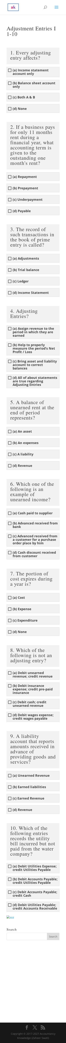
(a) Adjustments (26, 258)
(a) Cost (19, 597)
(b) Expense (22, 609)
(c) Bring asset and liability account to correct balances (35, 365)
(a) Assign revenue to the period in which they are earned (33, 332)
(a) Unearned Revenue (31, 775)
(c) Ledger (21, 281)
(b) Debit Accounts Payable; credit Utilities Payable (35, 880)
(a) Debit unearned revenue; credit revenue (33, 674)
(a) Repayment (25, 176)
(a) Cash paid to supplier (33, 513)
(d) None (20, 108)
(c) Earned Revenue (28, 798)
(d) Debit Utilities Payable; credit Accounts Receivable (35, 906)
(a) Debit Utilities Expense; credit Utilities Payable (35, 868)
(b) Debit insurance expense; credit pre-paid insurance (33, 689)
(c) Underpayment (28, 199)
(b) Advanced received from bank (35, 525)
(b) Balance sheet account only (34, 84)
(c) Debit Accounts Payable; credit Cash (35, 893)
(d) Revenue (22, 465)
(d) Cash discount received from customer (34, 554)
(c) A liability (23, 454)
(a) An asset (22, 431)
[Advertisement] (33, 979)
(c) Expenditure (25, 620)
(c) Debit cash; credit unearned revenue (29, 703)
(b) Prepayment (25, 188)
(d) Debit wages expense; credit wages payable (33, 716)
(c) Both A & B (24, 97)
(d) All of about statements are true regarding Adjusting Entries (35, 381)
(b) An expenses (25, 443)
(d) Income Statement (31, 292)
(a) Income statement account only (31, 71)
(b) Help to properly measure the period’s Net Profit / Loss (34, 348)
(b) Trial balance (26, 270)
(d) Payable (22, 211)
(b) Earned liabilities (29, 787)
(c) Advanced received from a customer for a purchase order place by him (35, 539)
